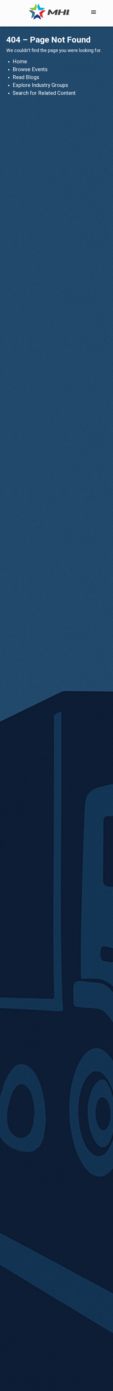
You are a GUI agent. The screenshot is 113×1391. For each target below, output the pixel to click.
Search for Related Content (44, 93)
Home (20, 61)
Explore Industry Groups (40, 85)
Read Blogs (26, 77)
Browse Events (30, 69)
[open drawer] (93, 12)
